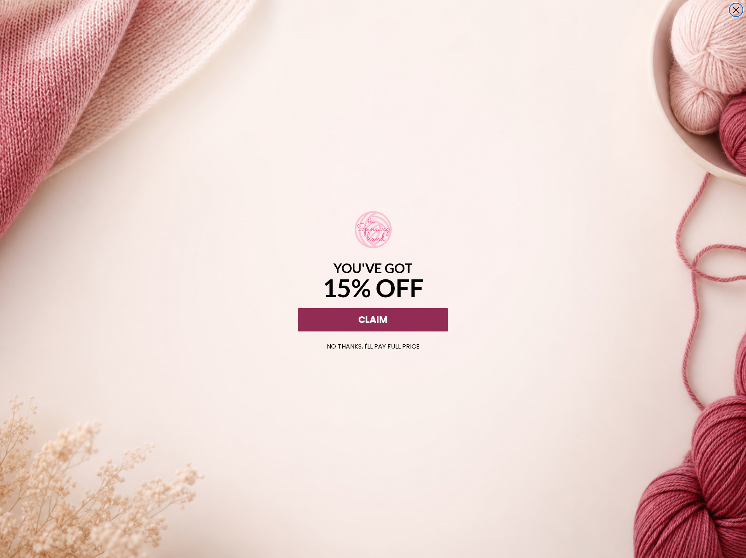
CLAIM (373, 319)
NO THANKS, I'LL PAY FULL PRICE (373, 345)
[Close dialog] (736, 10)
